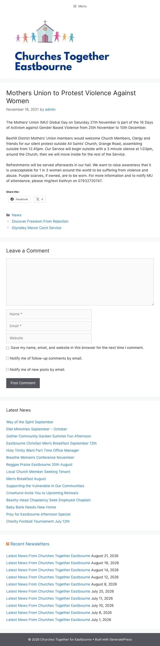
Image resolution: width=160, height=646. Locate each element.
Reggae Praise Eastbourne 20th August (39, 464)
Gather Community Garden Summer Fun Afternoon (48, 436)
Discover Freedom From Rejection (40, 221)
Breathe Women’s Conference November (40, 457)
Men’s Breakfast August (26, 479)
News (16, 215)
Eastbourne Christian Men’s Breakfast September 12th (51, 443)
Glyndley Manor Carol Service (36, 228)
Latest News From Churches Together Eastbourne (48, 556)
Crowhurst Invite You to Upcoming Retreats (42, 493)
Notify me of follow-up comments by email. (46, 358)
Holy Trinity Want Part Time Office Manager (42, 450)
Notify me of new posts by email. (37, 369)
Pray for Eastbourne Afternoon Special (38, 514)
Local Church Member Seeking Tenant (38, 472)
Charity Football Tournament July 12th (38, 521)
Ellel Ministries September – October (36, 429)
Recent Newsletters (29, 543)
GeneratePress (121, 639)
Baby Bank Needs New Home (31, 507)
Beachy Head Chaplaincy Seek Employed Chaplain (48, 500)
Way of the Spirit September (29, 422)
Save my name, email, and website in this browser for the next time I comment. (77, 348)
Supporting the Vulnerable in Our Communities (45, 486)
